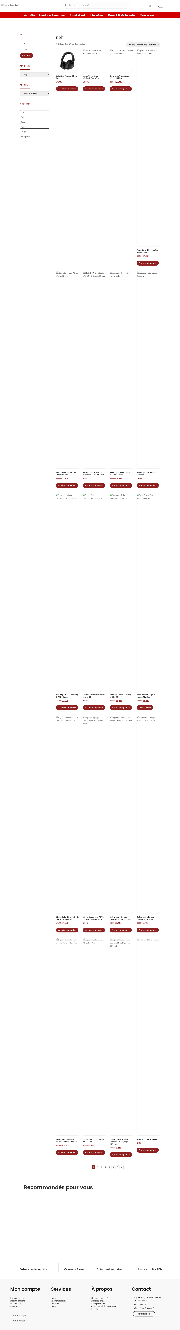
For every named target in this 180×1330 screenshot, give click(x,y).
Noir (22, 127)
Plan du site (96, 1309)
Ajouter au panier (67, 89)
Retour (54, 1306)
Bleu (22, 112)
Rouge (23, 132)
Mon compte (19, 1315)
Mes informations (17, 1301)
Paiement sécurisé (58, 1301)
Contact (54, 1298)
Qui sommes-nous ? (99, 1298)
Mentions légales (98, 1301)
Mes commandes (17, 1298)
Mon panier (19, 1320)
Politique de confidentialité (102, 1303)
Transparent (26, 137)
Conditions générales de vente (103, 1306)
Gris (22, 117)
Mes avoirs (14, 1306)
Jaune (23, 122)
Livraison (55, 1303)
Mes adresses (15, 1303)
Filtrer (26, 55)
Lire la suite (145, 708)
